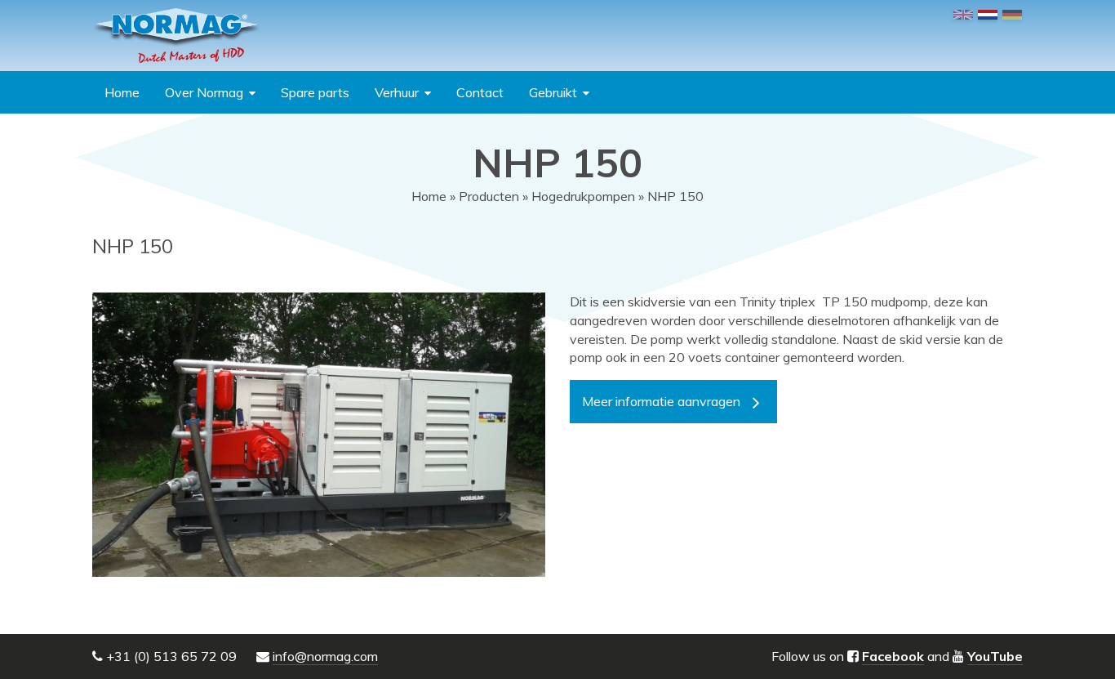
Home (122, 92)
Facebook (893, 656)
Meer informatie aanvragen (661, 401)
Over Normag (204, 92)
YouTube (995, 656)
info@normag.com (325, 656)
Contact (480, 92)
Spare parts (315, 92)
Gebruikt (553, 92)
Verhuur (397, 92)
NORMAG (176, 35)
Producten (489, 196)
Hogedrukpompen (583, 196)
